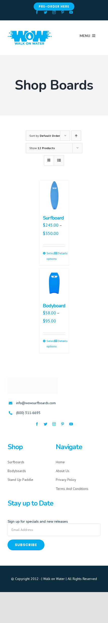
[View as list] (59, 160)
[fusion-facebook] (37, 12)
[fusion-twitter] (45, 12)
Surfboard (53, 218)
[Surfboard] (54, 196)
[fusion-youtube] (71, 12)
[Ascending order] (76, 136)
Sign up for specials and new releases (38, 519)
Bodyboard (54, 305)
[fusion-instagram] (54, 12)
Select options (50, 255)
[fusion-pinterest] (62, 12)
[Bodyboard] (54, 283)
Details (61, 253)
